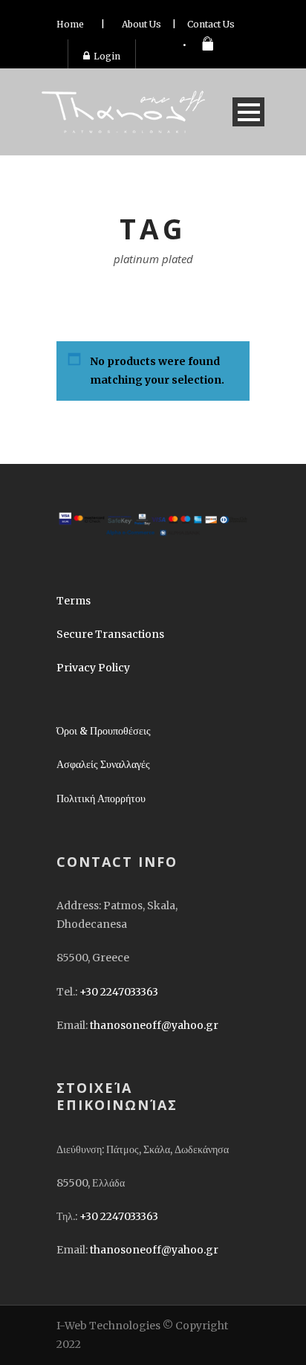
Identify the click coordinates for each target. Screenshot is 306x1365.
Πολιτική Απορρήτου (101, 798)
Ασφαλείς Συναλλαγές (103, 764)
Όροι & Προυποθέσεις (103, 731)
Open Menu (248, 111)
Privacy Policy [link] (93, 667)
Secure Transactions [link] (110, 634)
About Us (141, 24)
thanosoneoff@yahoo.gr (154, 1025)
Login (107, 56)
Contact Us (211, 24)
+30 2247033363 (118, 991)
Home (70, 24)
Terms (73, 600)
